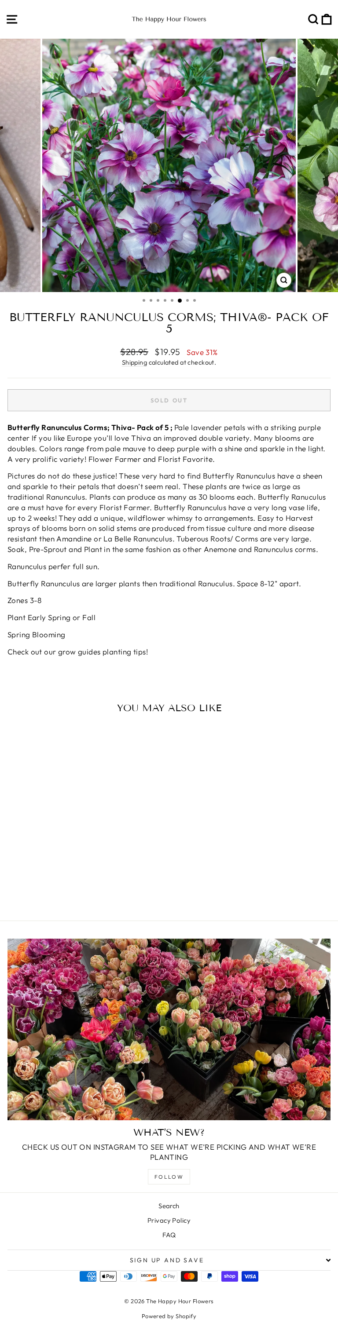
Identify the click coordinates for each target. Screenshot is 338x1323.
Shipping (134, 362)
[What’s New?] (169, 1029)
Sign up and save (167, 1260)
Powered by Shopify (169, 1315)
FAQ (169, 1235)
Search (169, 1206)
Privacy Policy (169, 1220)
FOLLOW (169, 1176)
